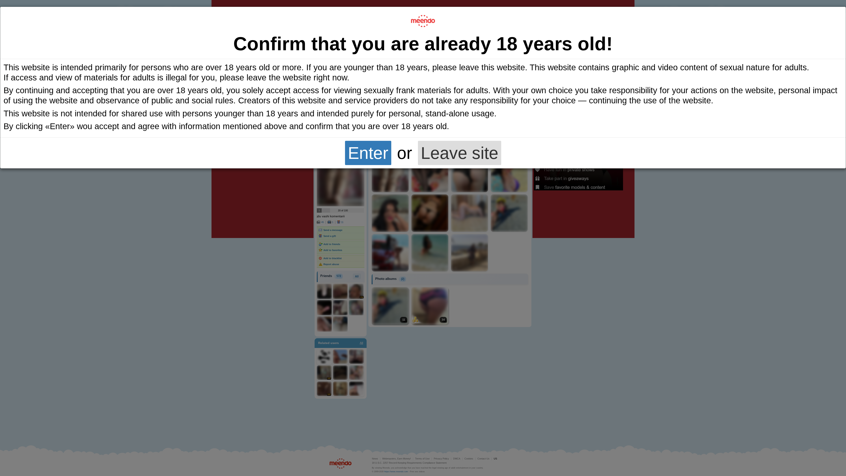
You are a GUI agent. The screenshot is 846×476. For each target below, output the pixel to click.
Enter (368, 152)
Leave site (459, 152)
